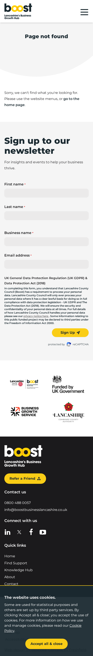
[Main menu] (84, 12)
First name (15, 184)
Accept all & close (46, 644)
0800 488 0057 (17, 503)
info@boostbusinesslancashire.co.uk (35, 510)
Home (9, 556)
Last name (14, 207)
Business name (18, 233)
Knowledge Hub (18, 570)
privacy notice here (36, 316)
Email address (18, 255)
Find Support (15, 563)
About (9, 577)
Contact (11, 584)
